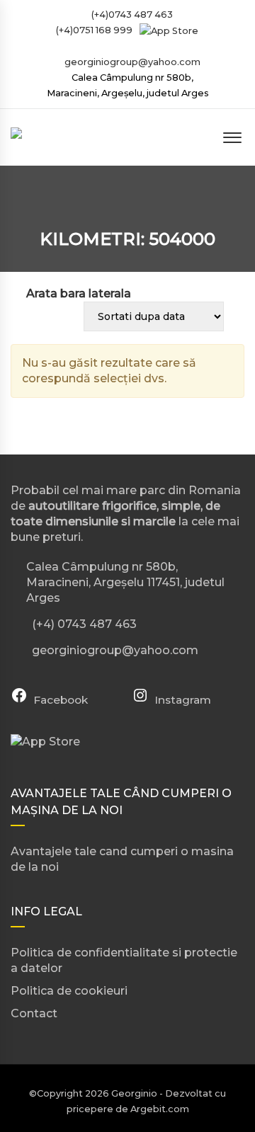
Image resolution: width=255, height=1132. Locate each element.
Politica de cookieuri (69, 990)
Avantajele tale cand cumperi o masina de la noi (122, 859)
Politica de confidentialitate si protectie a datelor (124, 960)
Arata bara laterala (78, 293)
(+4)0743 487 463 (131, 14)
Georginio (134, 1093)
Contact (34, 1013)
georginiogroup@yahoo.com (132, 62)
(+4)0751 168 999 (93, 30)
